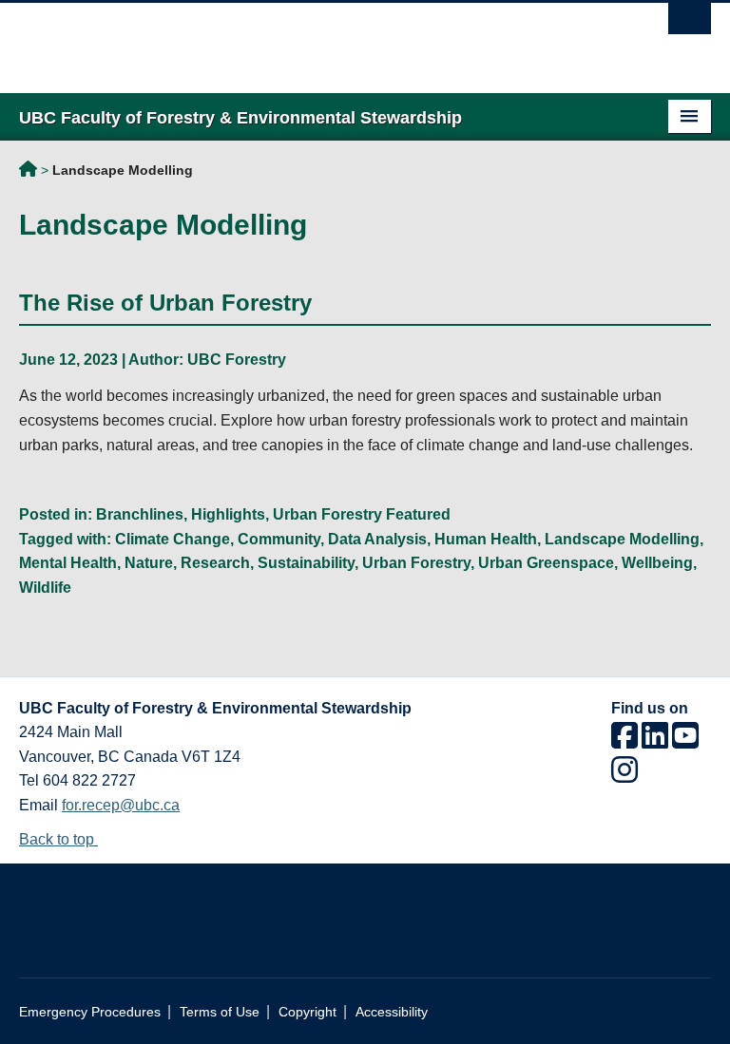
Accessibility (391, 1012)
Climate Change (172, 539)
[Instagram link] (624, 776)
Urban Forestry (416, 563)
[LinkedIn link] (655, 741)
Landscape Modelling (622, 539)
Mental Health (68, 563)
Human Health (485, 539)
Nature (149, 563)
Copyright (307, 1012)
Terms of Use (219, 1012)
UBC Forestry (236, 359)
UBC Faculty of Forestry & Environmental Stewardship (28, 172)
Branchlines (139, 514)
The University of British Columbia (313, 39)
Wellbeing (657, 563)
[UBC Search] (689, 24)
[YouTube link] (685, 741)
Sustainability (306, 563)
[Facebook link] (624, 741)
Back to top (58, 839)
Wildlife (45, 587)
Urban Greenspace (546, 563)
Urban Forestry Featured (362, 514)
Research (215, 563)
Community (279, 539)
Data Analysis (377, 539)
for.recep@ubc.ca (121, 805)
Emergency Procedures (90, 1012)
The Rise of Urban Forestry (165, 302)
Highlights (228, 514)
